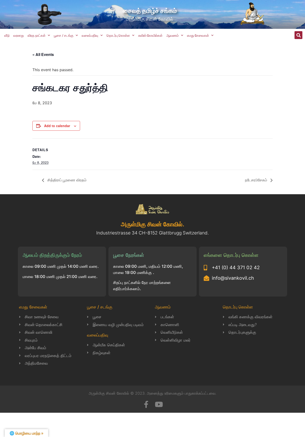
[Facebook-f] (146, 404)
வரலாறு (18, 35)
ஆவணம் (172, 35)
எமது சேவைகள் (198, 35)
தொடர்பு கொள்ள (118, 35)
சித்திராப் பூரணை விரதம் (66, 180)
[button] (298, 35)
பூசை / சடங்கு (63, 35)
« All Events (43, 54)
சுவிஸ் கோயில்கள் (150, 35)
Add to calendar (57, 125)
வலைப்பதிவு (90, 35)
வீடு (7, 35)
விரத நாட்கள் (37, 35)
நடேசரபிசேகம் (256, 180)
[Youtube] (159, 404)
